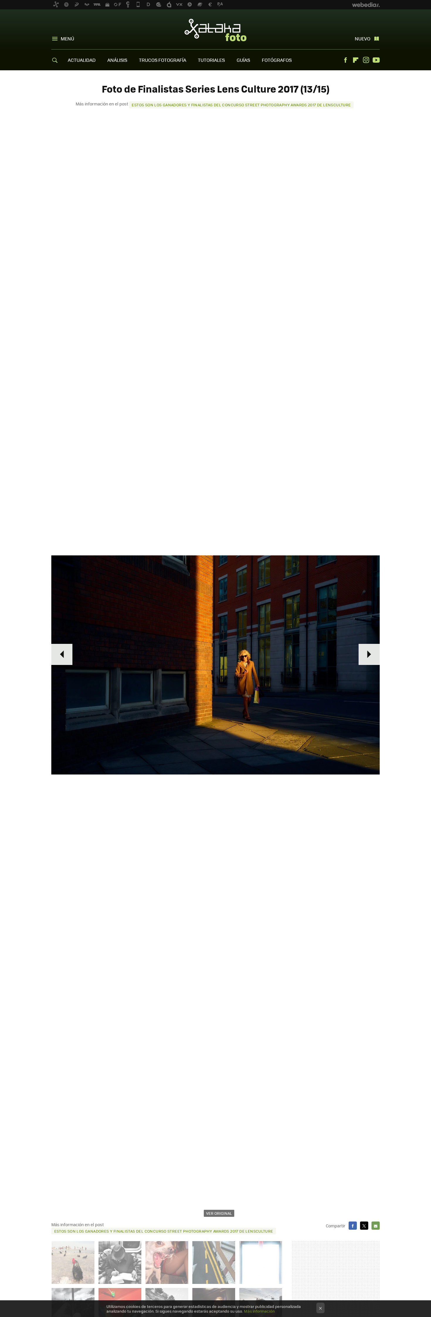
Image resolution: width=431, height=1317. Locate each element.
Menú (67, 38)
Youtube (376, 60)
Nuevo (362, 38)
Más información (259, 1311)
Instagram (365, 60)
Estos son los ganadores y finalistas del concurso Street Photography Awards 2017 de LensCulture (241, 105)
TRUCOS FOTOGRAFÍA (162, 60)
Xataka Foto (215, 30)
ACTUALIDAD (82, 60)
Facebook (345, 60)
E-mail (375, 1226)
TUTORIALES (211, 60)
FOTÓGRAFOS (277, 60)
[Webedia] (366, 4)
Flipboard (355, 60)
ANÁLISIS (117, 60)
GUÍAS (243, 60)
